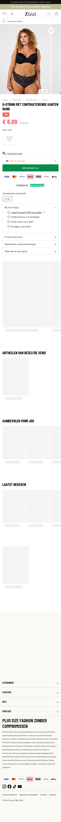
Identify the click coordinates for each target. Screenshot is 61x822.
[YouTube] (20, 786)
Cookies (43, 794)
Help (4, 701)
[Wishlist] (51, 31)
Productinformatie (13, 236)
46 (15, 160)
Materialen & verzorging (16, 251)
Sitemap (52, 794)
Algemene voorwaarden (28, 794)
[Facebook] (9, 786)
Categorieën (7, 682)
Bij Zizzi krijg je (12, 207)
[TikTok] (15, 786)
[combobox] (30, 21)
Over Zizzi (6, 711)
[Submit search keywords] (4, 21)
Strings (45, 99)
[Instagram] (4, 786)
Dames (5, 99)
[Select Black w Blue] (10, 139)
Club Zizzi (6, 692)
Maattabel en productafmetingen (20, 244)
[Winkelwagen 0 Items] (56, 13)
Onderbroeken (32, 99)
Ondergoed (17, 99)
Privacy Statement (9, 794)
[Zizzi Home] (30, 13)
